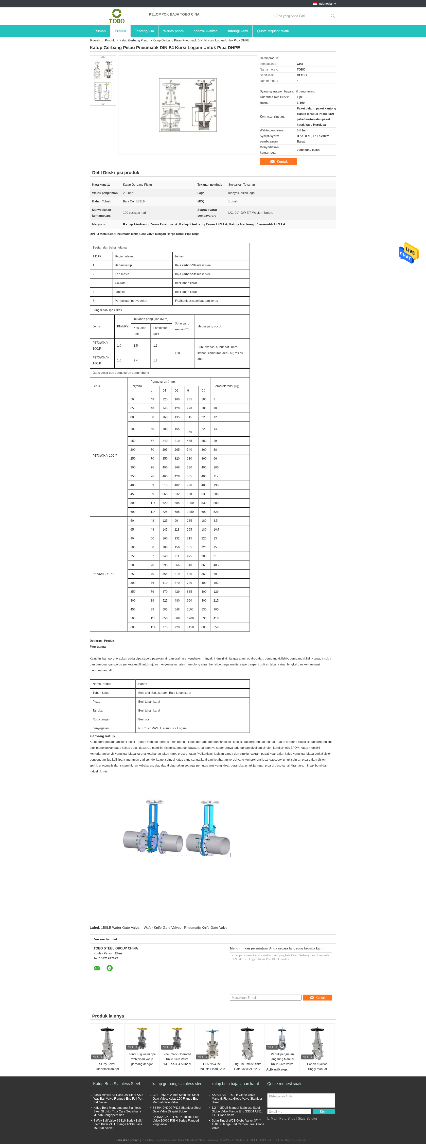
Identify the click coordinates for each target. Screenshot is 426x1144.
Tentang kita (144, 31)
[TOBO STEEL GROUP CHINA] (117, 16)
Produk (120, 31)
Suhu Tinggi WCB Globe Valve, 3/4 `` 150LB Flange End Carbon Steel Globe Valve (238, 1124)
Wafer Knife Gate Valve (162, 928)
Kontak (282, 161)
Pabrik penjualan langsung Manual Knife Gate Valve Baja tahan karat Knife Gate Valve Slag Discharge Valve (282, 1060)
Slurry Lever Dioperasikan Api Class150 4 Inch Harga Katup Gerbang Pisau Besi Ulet (107, 1069)
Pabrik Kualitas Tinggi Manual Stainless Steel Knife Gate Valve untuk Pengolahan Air (317, 1069)
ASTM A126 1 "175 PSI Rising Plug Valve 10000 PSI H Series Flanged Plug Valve (176, 1120)
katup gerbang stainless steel (177, 1084)
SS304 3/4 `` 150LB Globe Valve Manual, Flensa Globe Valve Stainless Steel (237, 1098)
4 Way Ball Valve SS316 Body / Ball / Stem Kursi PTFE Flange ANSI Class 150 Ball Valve (117, 1124)
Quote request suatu (273, 31)
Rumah (100, 31)
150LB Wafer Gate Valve (120, 928)
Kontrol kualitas (205, 31)
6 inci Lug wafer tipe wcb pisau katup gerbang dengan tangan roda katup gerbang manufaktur (142, 1060)
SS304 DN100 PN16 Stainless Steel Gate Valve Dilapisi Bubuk (177, 1109)
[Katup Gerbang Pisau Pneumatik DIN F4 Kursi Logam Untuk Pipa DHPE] (103, 69)
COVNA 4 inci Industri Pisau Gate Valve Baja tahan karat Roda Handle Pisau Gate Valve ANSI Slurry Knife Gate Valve (212, 1069)
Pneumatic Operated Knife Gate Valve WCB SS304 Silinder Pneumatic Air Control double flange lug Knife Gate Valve (177, 1060)
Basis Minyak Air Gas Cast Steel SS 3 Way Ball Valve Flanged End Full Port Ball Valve (118, 1098)
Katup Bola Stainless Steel (116, 1084)
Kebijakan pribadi (127, 1140)
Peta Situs (287, 1118)
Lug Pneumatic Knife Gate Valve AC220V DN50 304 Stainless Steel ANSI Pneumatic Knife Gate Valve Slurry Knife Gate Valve (247, 1069)
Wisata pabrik (173, 31)
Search (333, 16)
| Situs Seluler (306, 1118)
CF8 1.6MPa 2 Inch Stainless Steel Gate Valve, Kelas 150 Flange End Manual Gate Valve (176, 1098)
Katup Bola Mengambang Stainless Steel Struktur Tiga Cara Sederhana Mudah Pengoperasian (117, 1111)
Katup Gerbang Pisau (134, 40)
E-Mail (272, 1118)
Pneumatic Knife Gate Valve (206, 928)
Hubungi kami (237, 31)
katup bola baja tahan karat (235, 1084)
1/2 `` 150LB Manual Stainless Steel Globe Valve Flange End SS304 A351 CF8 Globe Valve (237, 1111)
